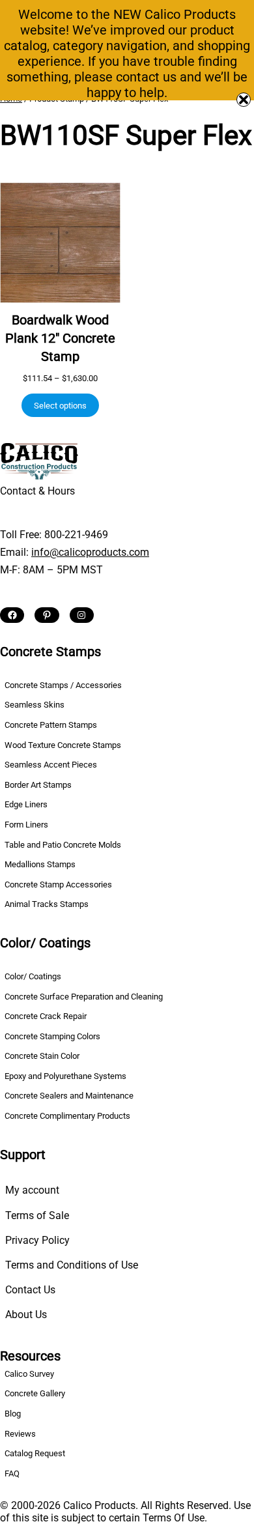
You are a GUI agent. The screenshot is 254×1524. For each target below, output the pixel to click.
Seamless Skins (34, 705)
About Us (26, 1314)
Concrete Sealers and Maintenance (69, 1095)
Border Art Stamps (38, 785)
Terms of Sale (37, 1215)
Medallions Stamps (40, 864)
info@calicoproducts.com (90, 552)
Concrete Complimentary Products (67, 1116)
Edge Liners (26, 804)
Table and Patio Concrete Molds (63, 845)
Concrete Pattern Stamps (51, 725)
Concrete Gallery (35, 1393)
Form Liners (26, 824)
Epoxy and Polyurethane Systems (65, 1076)
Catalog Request (35, 1453)
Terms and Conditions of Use (71, 1265)
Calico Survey (29, 1374)
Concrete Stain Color (42, 1056)
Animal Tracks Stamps (47, 904)
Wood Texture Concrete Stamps (63, 745)
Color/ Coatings (33, 976)
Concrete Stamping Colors (52, 1036)
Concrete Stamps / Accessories (63, 685)
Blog (13, 1413)
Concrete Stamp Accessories (58, 884)
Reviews (20, 1434)
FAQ (12, 1473)
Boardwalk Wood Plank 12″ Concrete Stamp (60, 338)
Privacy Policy (37, 1240)
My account (32, 1190)
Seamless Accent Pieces (51, 764)
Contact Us (30, 1290)
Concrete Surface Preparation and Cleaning (84, 996)
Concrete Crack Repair (46, 1016)
